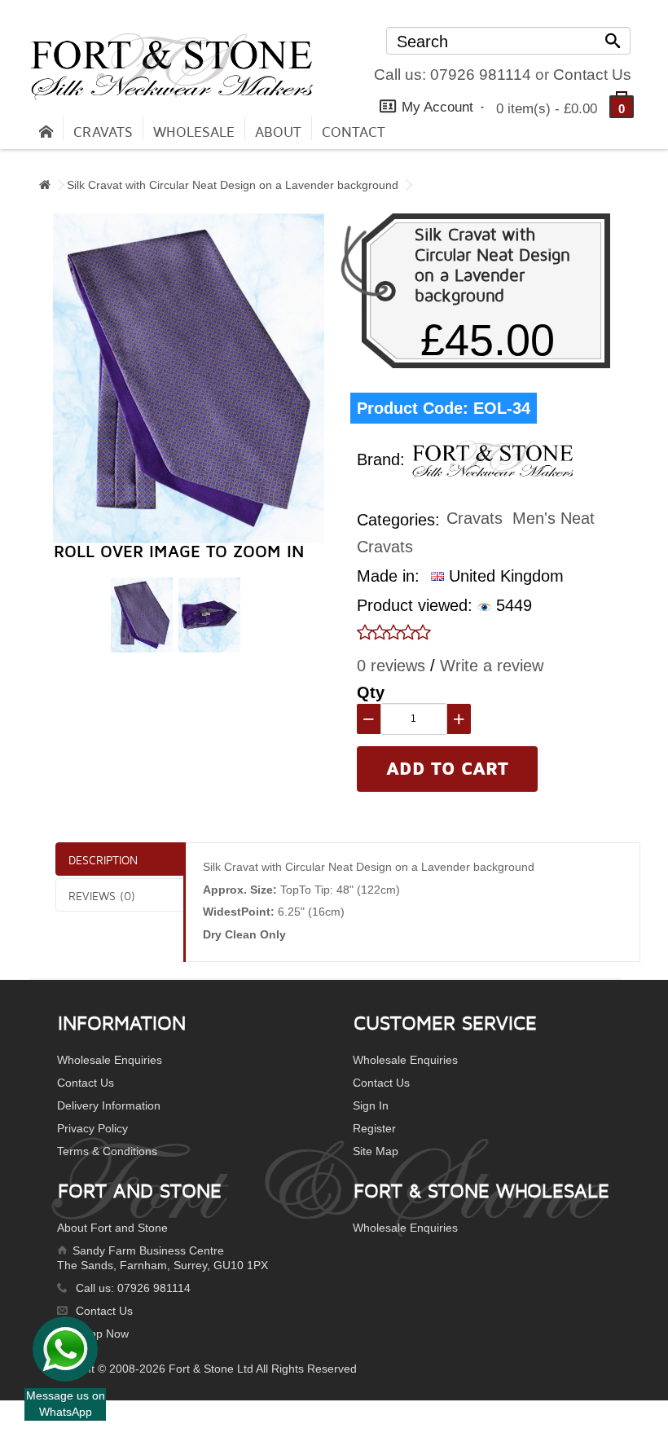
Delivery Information (108, 1105)
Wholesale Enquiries (109, 1059)
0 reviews (391, 666)
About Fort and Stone (112, 1227)
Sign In (371, 1105)
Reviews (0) (101, 896)
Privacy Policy (92, 1128)
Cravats (103, 132)
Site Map (375, 1151)
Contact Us (592, 74)
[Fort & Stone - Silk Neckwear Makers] (171, 66)
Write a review (491, 666)
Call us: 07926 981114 (452, 74)
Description (103, 860)
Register (374, 1128)
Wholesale (194, 132)
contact (353, 132)
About (278, 132)
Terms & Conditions (107, 1151)
